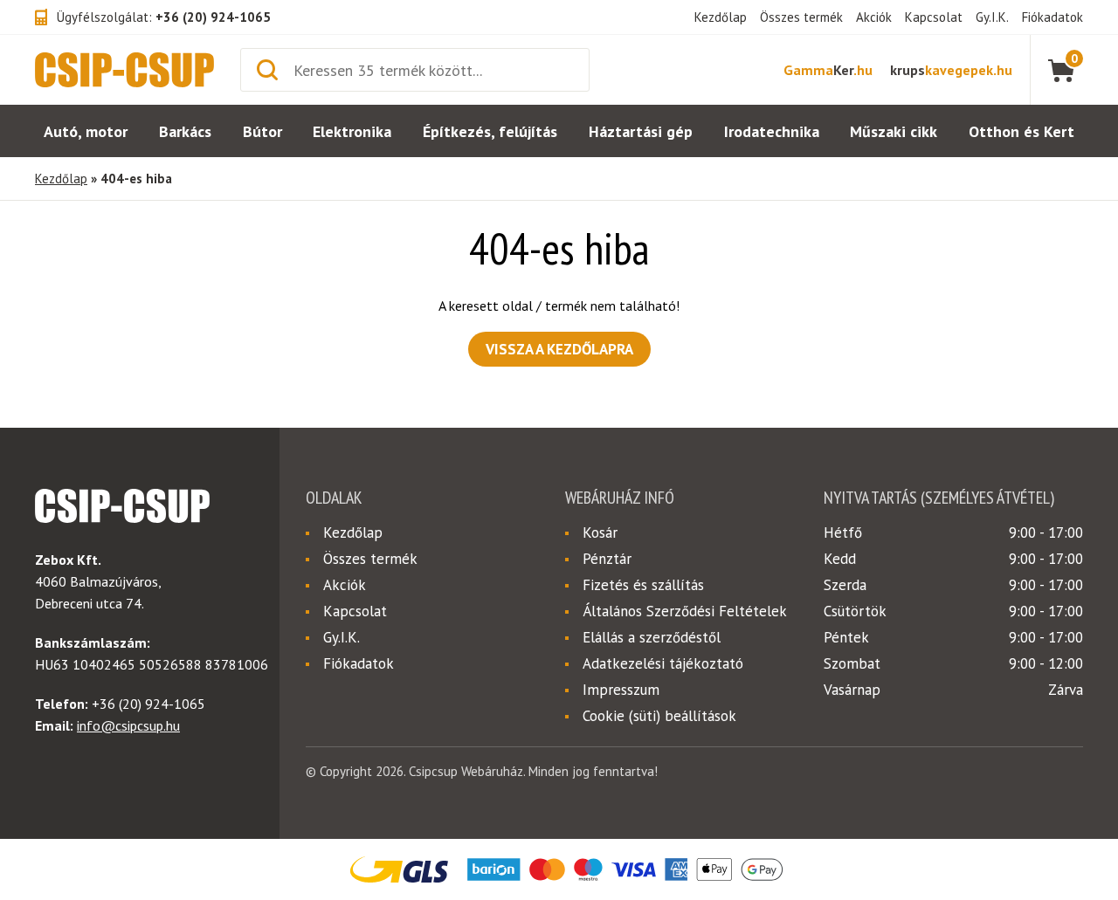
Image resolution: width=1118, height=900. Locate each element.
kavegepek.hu (951, 70)
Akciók (874, 17)
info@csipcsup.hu (128, 725)
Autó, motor (86, 131)
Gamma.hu (828, 70)
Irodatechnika (771, 131)
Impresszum (621, 689)
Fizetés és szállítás (643, 584)
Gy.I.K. (992, 17)
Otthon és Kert (1021, 131)
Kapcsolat (934, 17)
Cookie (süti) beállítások (659, 715)
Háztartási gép (641, 131)
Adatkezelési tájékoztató (663, 663)
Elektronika (352, 131)
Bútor (262, 131)
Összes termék (801, 17)
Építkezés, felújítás (490, 131)
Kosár (600, 532)
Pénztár (607, 558)
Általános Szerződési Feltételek (685, 611)
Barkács (185, 131)
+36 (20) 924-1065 (213, 17)
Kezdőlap (720, 17)
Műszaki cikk (893, 131)
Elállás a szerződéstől (652, 637)
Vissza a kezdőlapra (559, 349)
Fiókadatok (1052, 17)
